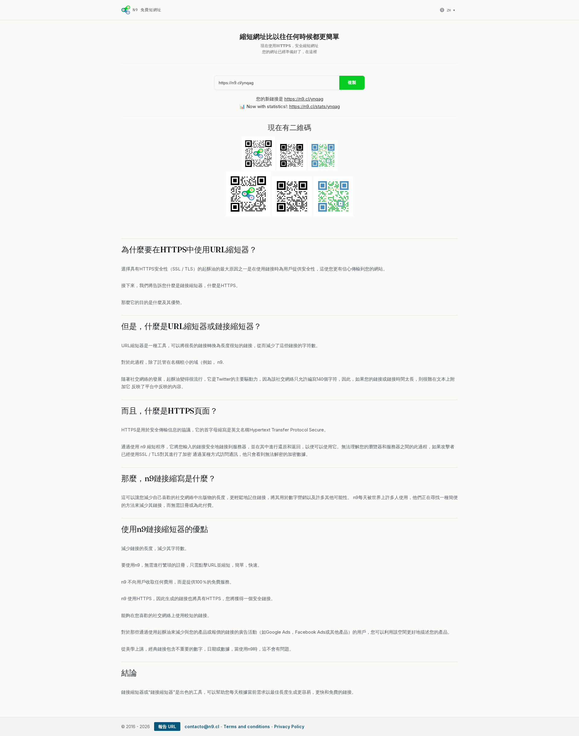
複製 (352, 82)
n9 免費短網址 (147, 9)
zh (451, 10)
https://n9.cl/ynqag (303, 99)
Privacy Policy (289, 726)
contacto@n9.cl (202, 726)
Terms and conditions (246, 726)
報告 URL (167, 726)
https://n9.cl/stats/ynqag (314, 106)
